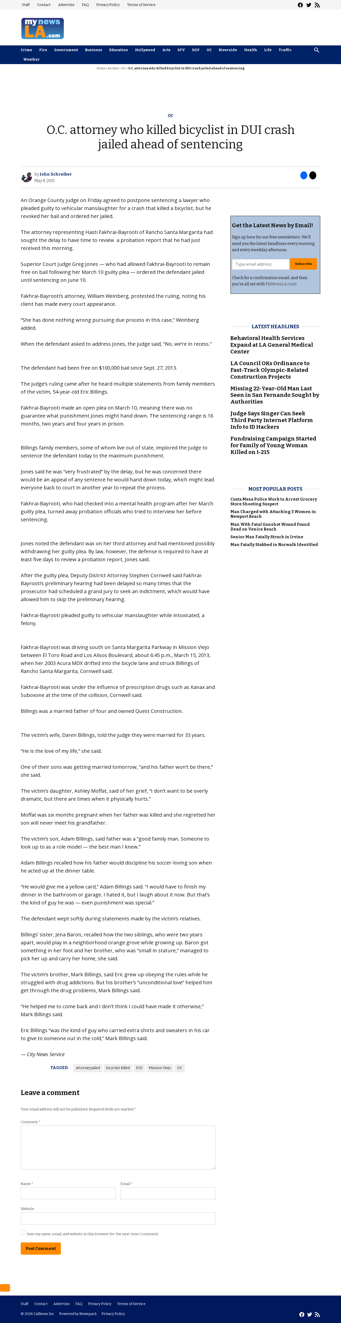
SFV (181, 50)
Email (127, 1184)
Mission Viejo (160, 1068)
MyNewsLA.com (280, 284)
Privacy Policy (108, 5)
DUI (139, 1068)
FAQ (85, 5)
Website (27, 1209)
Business (93, 50)
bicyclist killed (118, 1068)
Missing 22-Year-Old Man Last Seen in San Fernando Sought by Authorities (274, 395)
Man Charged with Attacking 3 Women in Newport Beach (273, 514)
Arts (166, 50)
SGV (196, 50)
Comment (30, 1122)
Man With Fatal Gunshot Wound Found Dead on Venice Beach (270, 527)
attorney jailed (88, 1068)
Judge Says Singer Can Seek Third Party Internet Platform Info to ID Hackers (271, 420)
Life (268, 50)
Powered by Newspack (78, 1314)
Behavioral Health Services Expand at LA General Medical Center (271, 345)
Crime (26, 50)
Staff (26, 5)
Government (66, 50)
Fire (43, 50)
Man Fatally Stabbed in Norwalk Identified (274, 544)
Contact (44, 5)
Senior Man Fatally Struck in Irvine (266, 537)
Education (118, 50)
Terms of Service (141, 5)
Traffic (285, 50)
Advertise (66, 5)
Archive (113, 68)
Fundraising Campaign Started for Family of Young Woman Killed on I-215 (273, 445)
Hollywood (145, 50)
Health (250, 50)
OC (209, 50)
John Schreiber (56, 174)
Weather (31, 59)
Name (27, 1184)
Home (101, 68)
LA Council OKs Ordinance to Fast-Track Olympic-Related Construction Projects (270, 370)
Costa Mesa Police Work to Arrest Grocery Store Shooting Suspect (273, 501)
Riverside (228, 50)
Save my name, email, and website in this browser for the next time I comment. (93, 1234)
